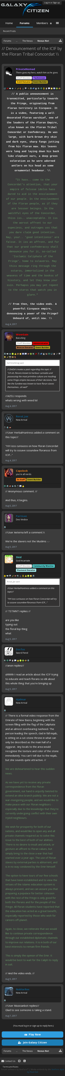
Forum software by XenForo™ (15, 1069)
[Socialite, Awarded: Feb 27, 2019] (10, 88)
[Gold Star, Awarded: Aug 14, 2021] (5, 576)
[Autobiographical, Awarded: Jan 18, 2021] (13, 661)
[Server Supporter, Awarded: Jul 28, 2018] (13, 354)
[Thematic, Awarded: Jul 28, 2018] (33, 88)
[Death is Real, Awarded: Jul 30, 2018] (20, 576)
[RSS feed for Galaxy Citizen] (24, 1061)
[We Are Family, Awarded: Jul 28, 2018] (46, 354)
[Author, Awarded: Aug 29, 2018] (59, 354)
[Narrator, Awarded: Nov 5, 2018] (15, 88)
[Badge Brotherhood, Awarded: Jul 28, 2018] (28, 354)
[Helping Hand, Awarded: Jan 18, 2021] (23, 661)
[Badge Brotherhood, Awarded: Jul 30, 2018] (15, 576)
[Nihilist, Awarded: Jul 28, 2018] (36, 354)
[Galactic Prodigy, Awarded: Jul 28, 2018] (59, 88)
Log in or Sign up (52, 2)
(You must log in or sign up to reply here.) (33, 1025)
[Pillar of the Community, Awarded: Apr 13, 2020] (52, 354)
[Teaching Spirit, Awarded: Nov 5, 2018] (28, 88)
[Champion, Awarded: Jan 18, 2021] (5, 661)
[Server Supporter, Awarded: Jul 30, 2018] (28, 576)
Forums (24, 23)
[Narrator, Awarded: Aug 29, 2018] (57, 354)
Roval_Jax (22, 416)
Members (42, 23)
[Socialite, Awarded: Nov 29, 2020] (7, 576)
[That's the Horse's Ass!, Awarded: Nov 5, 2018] (20, 88)
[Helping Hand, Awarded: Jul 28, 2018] (57, 88)
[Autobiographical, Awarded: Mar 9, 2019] (54, 354)
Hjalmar (21, 699)
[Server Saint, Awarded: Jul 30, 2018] (26, 576)
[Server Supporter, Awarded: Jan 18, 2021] (20, 661)
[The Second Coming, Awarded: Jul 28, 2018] (10, 354)
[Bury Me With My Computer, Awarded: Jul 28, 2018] (52, 88)
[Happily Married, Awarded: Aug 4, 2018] (5, 428)
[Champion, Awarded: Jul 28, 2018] (39, 88)
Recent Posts (9, 31)
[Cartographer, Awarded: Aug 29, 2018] (13, 357)
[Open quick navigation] (60, 40)
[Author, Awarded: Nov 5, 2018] (26, 88)
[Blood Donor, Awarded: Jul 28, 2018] (44, 88)
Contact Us (9, 1061)
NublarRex (22, 989)
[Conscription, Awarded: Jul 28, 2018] (41, 88)
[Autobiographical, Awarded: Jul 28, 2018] (46, 88)
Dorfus (20, 649)
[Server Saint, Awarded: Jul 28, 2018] (15, 354)
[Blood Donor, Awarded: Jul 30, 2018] (23, 576)
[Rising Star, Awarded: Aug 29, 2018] (7, 357)
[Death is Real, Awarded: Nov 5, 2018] (23, 88)
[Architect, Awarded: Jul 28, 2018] (36, 88)
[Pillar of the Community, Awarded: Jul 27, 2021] (5, 88)
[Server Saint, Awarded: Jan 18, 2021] (18, 661)
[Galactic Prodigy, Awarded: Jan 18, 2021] (26, 661)
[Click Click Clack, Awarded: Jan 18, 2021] (15, 661)
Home (9, 23)
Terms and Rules (10, 1066)
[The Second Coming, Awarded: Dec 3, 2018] (13, 88)
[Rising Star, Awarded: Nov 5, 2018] (18, 88)
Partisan (21, 516)
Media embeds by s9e (41, 1069)
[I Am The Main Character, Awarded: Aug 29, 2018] (5, 357)
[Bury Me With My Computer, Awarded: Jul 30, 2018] (31, 576)
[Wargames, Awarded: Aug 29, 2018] (10, 357)
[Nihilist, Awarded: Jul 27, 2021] (7, 88)
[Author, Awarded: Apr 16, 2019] (10, 576)
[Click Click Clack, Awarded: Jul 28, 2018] (49, 88)
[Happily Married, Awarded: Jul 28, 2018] (39, 354)
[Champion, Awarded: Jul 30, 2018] (18, 576)
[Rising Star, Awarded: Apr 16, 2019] (13, 576)
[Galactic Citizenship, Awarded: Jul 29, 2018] (31, 88)
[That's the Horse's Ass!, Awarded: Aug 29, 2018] (15, 357)
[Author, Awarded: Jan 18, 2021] (10, 661)
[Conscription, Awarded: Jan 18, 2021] (7, 661)
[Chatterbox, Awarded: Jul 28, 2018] (54, 88)
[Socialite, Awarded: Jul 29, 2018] (7, 354)
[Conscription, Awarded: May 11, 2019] (5, 486)
